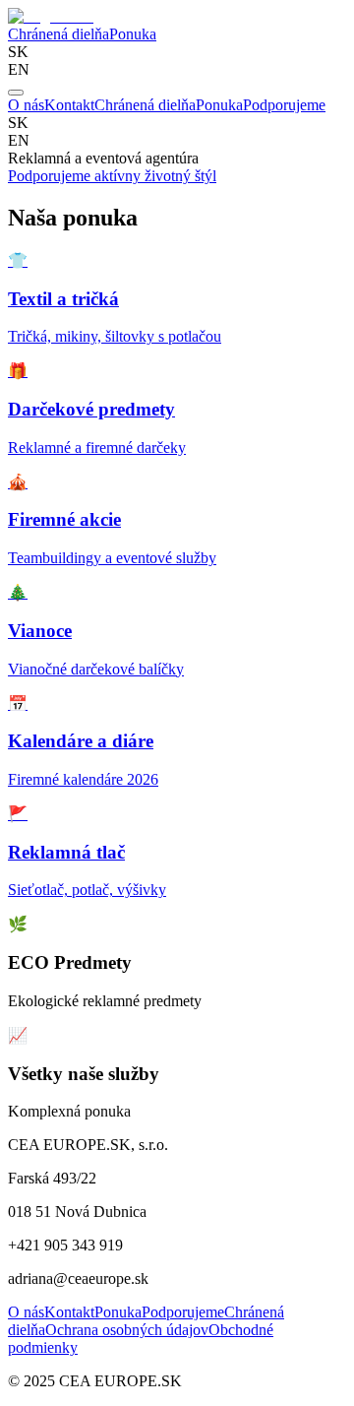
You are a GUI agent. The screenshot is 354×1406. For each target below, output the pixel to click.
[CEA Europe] (50, 16)
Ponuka (132, 34)
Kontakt (69, 104)
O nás (26, 104)
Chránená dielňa (58, 34)
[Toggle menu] (16, 93)
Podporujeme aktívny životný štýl (112, 175)
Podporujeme (284, 104)
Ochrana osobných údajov (126, 1329)
